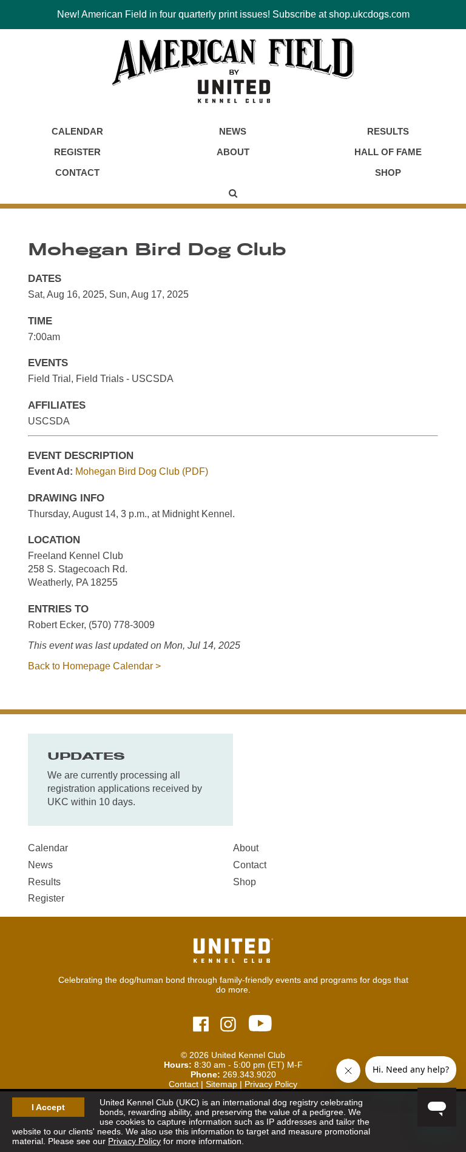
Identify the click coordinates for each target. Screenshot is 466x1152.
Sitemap (221, 1084)
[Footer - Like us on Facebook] (200, 1025)
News (232, 131)
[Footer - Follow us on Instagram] (228, 1025)
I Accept (48, 1107)
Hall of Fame (388, 152)
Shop (388, 172)
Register (77, 152)
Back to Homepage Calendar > (94, 666)
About (233, 152)
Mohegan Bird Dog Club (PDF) (141, 471)
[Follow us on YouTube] (260, 1024)
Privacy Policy (134, 1141)
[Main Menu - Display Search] (233, 193)
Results (388, 131)
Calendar (77, 131)
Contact (77, 172)
